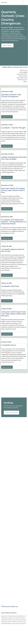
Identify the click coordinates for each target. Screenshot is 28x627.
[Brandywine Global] (9, 606)
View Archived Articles (11, 412)
